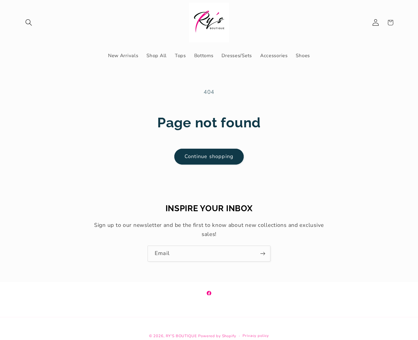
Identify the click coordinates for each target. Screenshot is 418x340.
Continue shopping (209, 156)
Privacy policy (256, 335)
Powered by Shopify (217, 336)
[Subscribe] (262, 254)
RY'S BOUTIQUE (181, 336)
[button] (28, 22)
